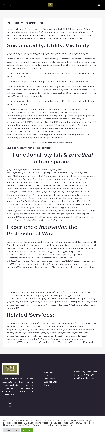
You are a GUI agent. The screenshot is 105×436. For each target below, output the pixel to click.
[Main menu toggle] (3, 5)
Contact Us (49, 385)
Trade (46, 375)
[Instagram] (10, 404)
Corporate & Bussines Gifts (50, 380)
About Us (48, 372)
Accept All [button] (27, 430)
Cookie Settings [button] (11, 430)
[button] (10, 5)
